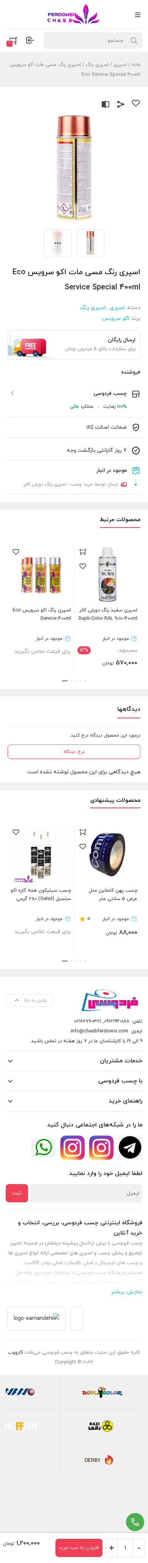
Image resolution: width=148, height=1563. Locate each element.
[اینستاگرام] (101, 1148)
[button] (85, 681)
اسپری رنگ (97, 64)
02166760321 (87, 1021)
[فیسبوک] (130, 1148)
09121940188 (116, 1021)
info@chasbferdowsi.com (99, 1031)
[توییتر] (43, 1148)
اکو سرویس (115, 318)
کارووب (15, 1352)
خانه (136, 64)
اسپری (120, 64)
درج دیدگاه (74, 752)
